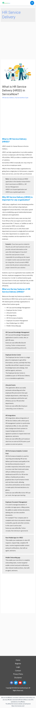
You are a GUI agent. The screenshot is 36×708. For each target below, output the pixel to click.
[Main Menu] (32, 3)
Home (18, 660)
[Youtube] (20, 683)
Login (18, 667)
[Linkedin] (24, 683)
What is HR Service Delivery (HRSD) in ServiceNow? (14, 90)
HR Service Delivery (8, 97)
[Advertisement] (18, 41)
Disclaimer (18, 677)
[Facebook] (11, 683)
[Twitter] (16, 683)
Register (18, 663)
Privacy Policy (18, 674)
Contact (18, 670)
